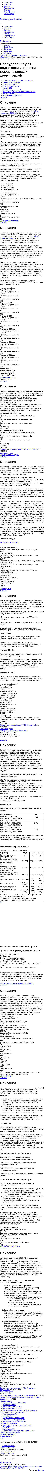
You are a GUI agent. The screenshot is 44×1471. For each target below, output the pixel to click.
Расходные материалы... (9, 542)
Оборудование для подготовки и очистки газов (17, 1395)
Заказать (3, 97)
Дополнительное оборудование (12, 1412)
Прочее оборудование (8, 1423)
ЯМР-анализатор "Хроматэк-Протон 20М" (19, 1431)
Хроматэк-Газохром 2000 (12, 1406)
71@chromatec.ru (8, 1446)
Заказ (2, 1438)
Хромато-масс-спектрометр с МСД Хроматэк (20, 1410)
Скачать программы (7, 1434)
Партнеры (4, 1468)
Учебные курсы (6, 1436)
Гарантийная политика (33, 1466)
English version (5, 41)
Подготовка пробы (10, 1414)
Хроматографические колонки (14, 1421)
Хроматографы (6, 1401)
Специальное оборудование (14, 1420)
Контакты (7, 4)
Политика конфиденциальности (12, 1466)
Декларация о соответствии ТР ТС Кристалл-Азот (19, 449)
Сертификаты (9, 12)
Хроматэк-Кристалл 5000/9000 (14, 1403)
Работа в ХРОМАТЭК (16, 1468)
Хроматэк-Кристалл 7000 (12, 1408)
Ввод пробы (7, 1416)
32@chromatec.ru (7, 1453)
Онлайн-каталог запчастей (10, 1433)
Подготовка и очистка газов (13, 1418)
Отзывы (7, 10)
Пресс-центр (9, 8)
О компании (8, 2)
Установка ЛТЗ (8, 1429)
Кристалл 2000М (9, 1405)
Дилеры (7, 6)
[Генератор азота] (22, 377)
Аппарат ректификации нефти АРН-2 (17, 1425)
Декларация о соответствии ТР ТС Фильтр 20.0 (18, 725)
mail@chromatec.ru (7, 1448)
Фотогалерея (9, 14)
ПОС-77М (6, 1427)
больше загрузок (6, 453)
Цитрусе (41, 1470)
